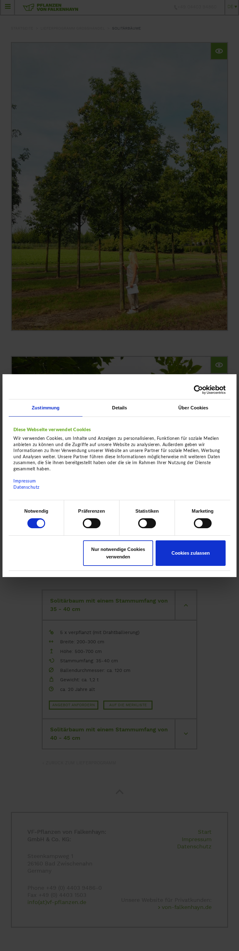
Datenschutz (26, 487)
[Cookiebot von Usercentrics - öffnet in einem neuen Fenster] (198, 389)
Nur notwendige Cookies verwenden (118, 553)
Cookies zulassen (190, 553)
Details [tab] (119, 407)
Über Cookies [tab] (193, 407)
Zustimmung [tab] (45, 407)
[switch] (92, 523)
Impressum (24, 481)
